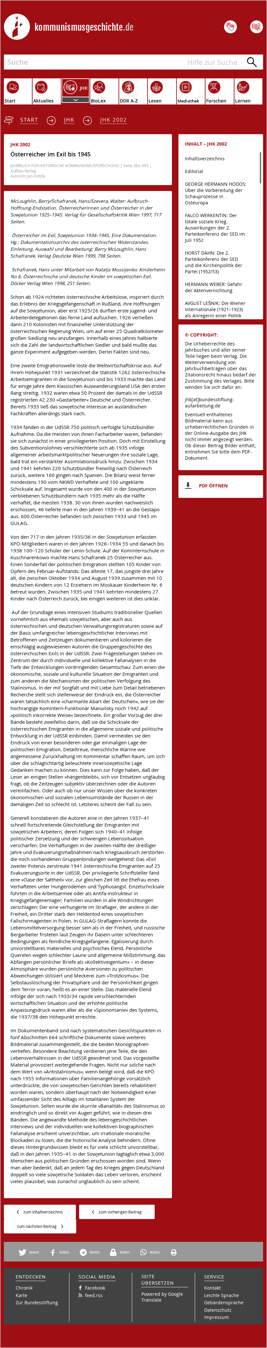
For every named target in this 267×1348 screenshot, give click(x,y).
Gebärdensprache (224, 1302)
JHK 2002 (113, 119)
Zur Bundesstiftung (37, 1302)
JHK (69, 119)
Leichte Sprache (221, 1295)
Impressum (216, 1317)
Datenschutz (218, 1310)
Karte (21, 1295)
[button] (30, 1252)
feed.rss (94, 1295)
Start (29, 119)
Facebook (95, 1288)
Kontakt (212, 1288)
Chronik (24, 1288)
